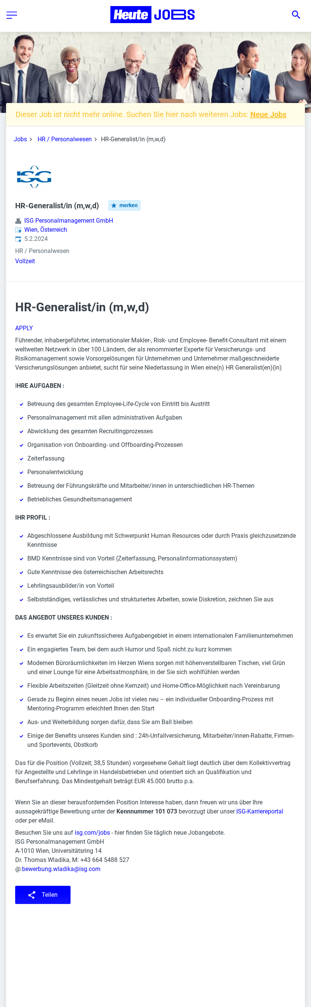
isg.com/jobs (92, 832)
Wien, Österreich (45, 229)
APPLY (24, 328)
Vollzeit (25, 261)
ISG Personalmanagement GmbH (68, 220)
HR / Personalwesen (65, 139)
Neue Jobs (268, 114)
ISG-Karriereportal (259, 811)
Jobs (20, 139)
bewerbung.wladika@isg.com (61, 869)
